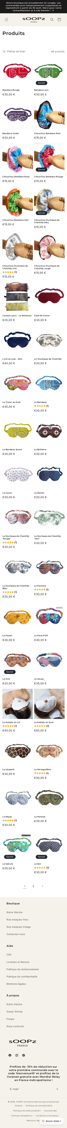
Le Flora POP (41, 635)
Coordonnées (50, 1111)
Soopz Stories (15, 1011)
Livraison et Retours (18, 962)
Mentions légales (16, 983)
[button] (6, 19)
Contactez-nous (16, 934)
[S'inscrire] (56, 1089)
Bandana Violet (10, 133)
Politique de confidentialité (22, 976)
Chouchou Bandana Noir (47, 133)
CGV (9, 954)
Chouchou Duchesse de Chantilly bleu (47, 221)
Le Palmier (40, 816)
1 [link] (24, 886)
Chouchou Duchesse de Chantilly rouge (47, 267)
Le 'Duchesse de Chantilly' (48, 359)
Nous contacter (15, 1026)
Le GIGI (6, 679)
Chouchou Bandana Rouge (48, 176)
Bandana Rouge (11, 90)
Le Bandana (40, 402)
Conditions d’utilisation (47, 1116)
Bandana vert (41, 90)
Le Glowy (39, 679)
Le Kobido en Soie (43, 722)
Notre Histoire (14, 912)
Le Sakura (7, 864)
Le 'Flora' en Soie (11, 402)
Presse (10, 1019)
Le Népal (7, 816)
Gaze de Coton (42, 315)
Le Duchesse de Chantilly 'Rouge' (15, 537)
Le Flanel (7, 635)
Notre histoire (14, 1004)
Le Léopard (8, 769)
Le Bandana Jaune (12, 449)
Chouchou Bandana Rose (16, 176)
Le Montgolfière (42, 769)
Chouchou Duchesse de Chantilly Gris (15, 267)
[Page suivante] (42, 886)
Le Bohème (40, 449)
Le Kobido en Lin (11, 722)
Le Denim (39, 493)
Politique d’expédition (22, 1116)
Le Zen (37, 864)
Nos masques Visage (19, 926)
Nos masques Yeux (18, 919)
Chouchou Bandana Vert (15, 220)
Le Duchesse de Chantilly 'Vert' (47, 537)
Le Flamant (40, 586)
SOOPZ (19, 1102)
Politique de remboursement (23, 969)
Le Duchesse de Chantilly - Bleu (16, 587)
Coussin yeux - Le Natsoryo (17, 315)
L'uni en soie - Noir (12, 359)
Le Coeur (7, 493)
